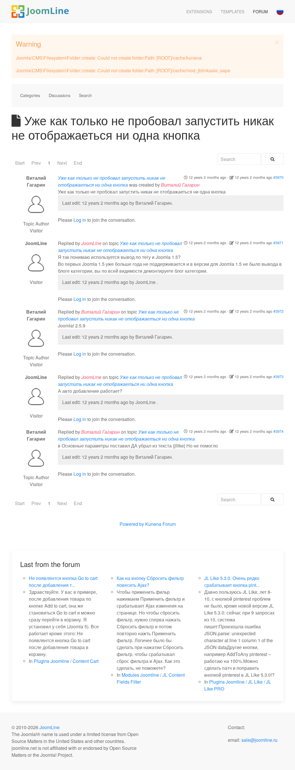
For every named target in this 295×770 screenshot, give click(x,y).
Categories (30, 95)
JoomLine (49, 727)
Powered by (132, 524)
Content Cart (86, 661)
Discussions (59, 95)
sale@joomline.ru (259, 740)
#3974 (278, 431)
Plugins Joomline (51, 661)
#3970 (278, 177)
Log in (79, 220)
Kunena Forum (160, 524)
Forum (260, 11)
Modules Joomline (140, 675)
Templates (232, 11)
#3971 (278, 242)
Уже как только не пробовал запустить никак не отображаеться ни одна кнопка (111, 181)
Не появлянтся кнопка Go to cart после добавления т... (63, 581)
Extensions (199, 11)
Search (85, 95)
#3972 (278, 311)
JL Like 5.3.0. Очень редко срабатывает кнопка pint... (232, 581)
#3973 (278, 376)
